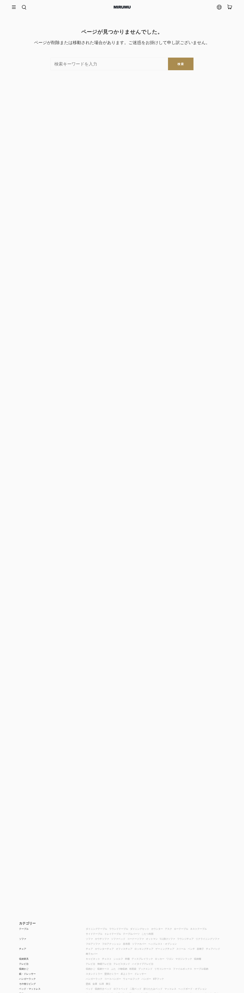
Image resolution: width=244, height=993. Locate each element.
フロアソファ (93, 943)
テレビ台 (24, 963)
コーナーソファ (135, 938)
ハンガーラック (27, 978)
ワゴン (169, 958)
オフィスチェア (124, 948)
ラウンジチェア (185, 938)
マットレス (170, 988)
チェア (22, 948)
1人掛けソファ (167, 938)
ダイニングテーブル (96, 928)
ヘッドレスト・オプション (162, 943)
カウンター (157, 928)
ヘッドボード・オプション (192, 988)
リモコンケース (162, 968)
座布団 (126, 943)
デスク (168, 928)
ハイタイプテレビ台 (142, 963)
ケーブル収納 (201, 968)
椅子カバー (92, 953)
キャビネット (93, 958)
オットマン (152, 938)
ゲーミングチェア (164, 948)
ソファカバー (139, 943)
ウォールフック (131, 978)
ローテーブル (181, 928)
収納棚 (197, 958)
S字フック (158, 978)
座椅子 (200, 948)
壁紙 (88, 983)
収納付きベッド (103, 988)
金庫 (94, 983)
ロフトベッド (120, 988)
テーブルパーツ (131, 933)
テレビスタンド (121, 963)
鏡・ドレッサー (27, 973)
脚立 (108, 983)
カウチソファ (102, 938)
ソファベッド (118, 938)
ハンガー (146, 978)
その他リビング (27, 983)
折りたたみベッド (153, 988)
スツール (181, 948)
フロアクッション (111, 943)
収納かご (24, 968)
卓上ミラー (126, 973)
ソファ (22, 938)
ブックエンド (145, 968)
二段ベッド (136, 988)
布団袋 (132, 968)
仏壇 (101, 983)
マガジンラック (183, 958)
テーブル (24, 928)
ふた (113, 968)
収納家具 (24, 958)
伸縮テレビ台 (104, 963)
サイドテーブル (94, 933)
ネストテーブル (198, 928)
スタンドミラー (94, 973)
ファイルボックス (182, 968)
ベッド (89, 988)
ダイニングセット (139, 928)
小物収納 (122, 968)
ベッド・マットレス (30, 988)
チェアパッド (213, 948)
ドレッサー (140, 973)
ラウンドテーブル (118, 928)
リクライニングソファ (207, 938)
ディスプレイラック (142, 958)
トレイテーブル (112, 933)
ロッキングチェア (143, 948)
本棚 (127, 958)
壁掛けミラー (111, 973)
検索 (181, 64)
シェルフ (118, 958)
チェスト (107, 958)
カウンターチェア (104, 948)
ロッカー (159, 958)
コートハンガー (112, 978)
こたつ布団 (147, 933)
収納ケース (103, 968)
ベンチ (191, 948)
